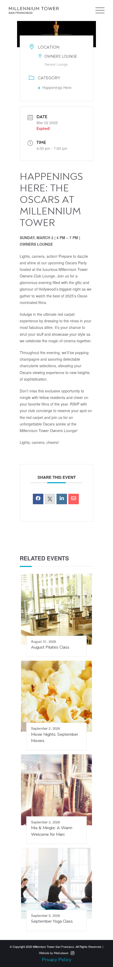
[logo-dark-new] (46, 10)
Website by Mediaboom (54, 953)
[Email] (73, 499)
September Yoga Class (52, 921)
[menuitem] (97, 10)
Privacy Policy (56, 960)
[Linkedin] (61, 499)
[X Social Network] (50, 499)
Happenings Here (56, 87)
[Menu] (97, 10)
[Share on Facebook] (38, 499)
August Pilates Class (50, 647)
